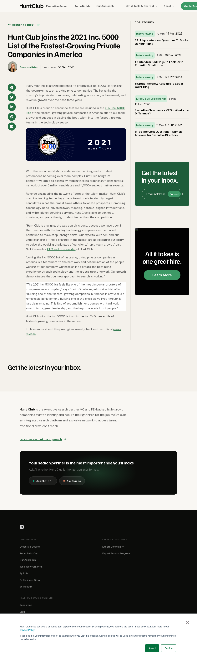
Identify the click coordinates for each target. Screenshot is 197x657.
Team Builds (82, 6)
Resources (26, 605)
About (167, 5)
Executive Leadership (151, 98)
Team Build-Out (29, 553)
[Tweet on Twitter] (12, 97)
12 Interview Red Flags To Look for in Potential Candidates (159, 63)
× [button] (187, 621)
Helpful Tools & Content (139, 5)
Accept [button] (152, 648)
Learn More (162, 275)
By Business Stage (30, 580)
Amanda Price (28, 67)
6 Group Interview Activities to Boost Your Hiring (159, 85)
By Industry (26, 586)
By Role (24, 573)
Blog (22, 611)
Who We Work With (31, 566)
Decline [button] (168, 648)
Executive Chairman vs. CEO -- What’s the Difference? (162, 111)
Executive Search (57, 6)
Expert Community (113, 546)
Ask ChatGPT (44, 480)
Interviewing (144, 33)
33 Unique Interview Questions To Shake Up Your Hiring (162, 42)
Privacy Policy (27, 629)
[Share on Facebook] (12, 88)
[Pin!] (12, 117)
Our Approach (105, 5)
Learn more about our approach (41, 439)
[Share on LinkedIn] (12, 107)
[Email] (12, 126)
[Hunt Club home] (31, 6)
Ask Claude (74, 480)
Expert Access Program (116, 553)
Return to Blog (23, 25)
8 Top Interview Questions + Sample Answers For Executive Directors (159, 133)
